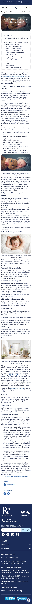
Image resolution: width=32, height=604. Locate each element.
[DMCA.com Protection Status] (10, 598)
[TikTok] (17, 534)
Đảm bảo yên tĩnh (11, 54)
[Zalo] (8, 534)
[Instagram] (12, 534)
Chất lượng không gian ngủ (13, 59)
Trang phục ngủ (10, 65)
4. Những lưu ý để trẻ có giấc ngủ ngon (15, 57)
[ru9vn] (16, 7)
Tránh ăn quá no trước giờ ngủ (14, 50)
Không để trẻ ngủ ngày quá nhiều (15, 52)
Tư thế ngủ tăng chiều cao (13, 67)
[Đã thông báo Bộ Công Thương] (22, 598)
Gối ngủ (8, 63)
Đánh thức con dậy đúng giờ (14, 48)
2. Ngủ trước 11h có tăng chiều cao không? (16, 42)
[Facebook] (3, 534)
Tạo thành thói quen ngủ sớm (14, 46)
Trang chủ (4, 12)
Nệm (7, 61)
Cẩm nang (13, 12)
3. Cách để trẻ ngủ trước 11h (11, 44)
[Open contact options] (28, 600)
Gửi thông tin (26, 530)
